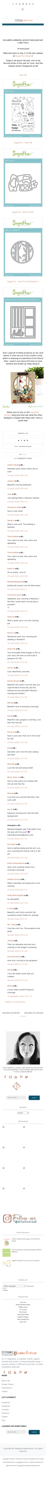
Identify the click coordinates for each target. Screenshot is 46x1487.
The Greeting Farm (23, 1319)
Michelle (11, 764)
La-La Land (23, 1310)
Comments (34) (23, 433)
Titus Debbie (13, 536)
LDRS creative (23, 1307)
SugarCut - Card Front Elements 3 (23, 281)
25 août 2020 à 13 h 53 (17, 710)
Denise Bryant (13, 681)
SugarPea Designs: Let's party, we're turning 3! (26, 1261)
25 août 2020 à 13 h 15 (17, 697)
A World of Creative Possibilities (25, 1459)
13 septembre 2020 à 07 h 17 (19, 996)
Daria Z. (10, 633)
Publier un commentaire (15, 1002)
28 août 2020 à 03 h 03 (17, 935)
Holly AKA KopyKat (15, 895)
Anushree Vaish (14, 507)
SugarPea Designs (24, 56)
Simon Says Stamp (23, 1314)
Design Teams (8, 1384)
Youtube (5, 1409)
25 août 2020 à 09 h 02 (17, 547)
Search (34, 1097)
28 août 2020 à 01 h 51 (17, 919)
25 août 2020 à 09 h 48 (17, 627)
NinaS (9, 970)
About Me (6, 1381)
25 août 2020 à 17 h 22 (17, 771)
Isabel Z (10, 568)
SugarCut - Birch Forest (23, 212)
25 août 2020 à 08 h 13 (17, 502)
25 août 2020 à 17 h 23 (17, 788)
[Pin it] (24, 440)
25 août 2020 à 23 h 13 (17, 839)
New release (23, 1312)
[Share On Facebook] (21, 440)
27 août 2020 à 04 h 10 (17, 890)
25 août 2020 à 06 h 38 (17, 475)
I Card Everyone (14, 595)
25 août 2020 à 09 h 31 (17, 611)
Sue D (10, 809)
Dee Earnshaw (13, 956)
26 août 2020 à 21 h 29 (17, 858)
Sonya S (10, 617)
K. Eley (10, 908)
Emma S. (11, 732)
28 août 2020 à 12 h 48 (17, 951)
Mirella (10, 703)
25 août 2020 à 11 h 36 (17, 662)
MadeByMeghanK (15, 582)
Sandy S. (11, 520)
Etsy (3, 1420)
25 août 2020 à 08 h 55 (17, 531)
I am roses (23, 1302)
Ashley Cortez (13, 879)
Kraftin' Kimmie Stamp (23, 1305)
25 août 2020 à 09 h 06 (17, 576)
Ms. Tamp (11, 924)
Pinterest (5, 1413)
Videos (4, 1391)
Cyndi (9, 716)
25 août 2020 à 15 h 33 (17, 742)
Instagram (6, 1406)
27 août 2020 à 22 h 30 (17, 903)
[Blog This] (27, 440)
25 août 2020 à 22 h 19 (17, 820)
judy (9, 748)
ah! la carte (23, 1322)
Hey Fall (23, 75)
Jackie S (11, 481)
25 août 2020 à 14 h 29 (17, 726)
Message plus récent (11, 1013)
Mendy (10, 793)
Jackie (10, 940)
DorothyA (11, 844)
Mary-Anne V (13, 777)
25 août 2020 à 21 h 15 (17, 804)
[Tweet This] (19, 440)
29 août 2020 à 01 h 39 (17, 980)
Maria (9, 986)
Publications (7, 1388)
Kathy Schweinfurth (16, 863)
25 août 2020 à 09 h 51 (17, 643)
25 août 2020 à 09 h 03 (17, 563)
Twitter (5, 1417)
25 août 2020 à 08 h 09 (17, 488)
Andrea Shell (13, 465)
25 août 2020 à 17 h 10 (17, 758)
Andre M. (11, 649)
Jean (9, 494)
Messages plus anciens (34, 1013)
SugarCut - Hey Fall (23, 142)
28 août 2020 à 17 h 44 (17, 964)
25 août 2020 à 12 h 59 (17, 675)
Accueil (23, 1016)
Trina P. (10, 668)
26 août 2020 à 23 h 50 (17, 874)
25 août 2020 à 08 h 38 (17, 515)
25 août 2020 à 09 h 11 (17, 589)
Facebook (6, 1402)
